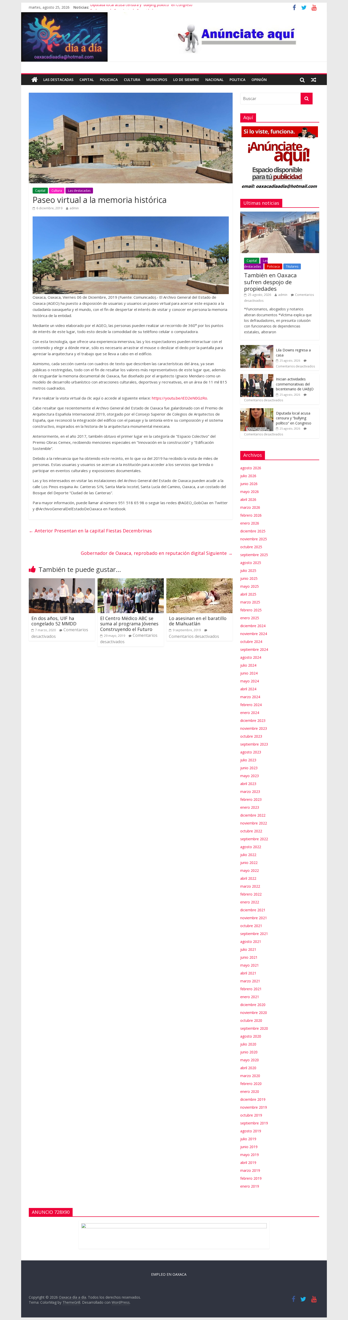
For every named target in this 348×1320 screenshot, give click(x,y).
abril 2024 (248, 688)
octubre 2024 (251, 641)
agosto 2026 (250, 467)
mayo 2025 (249, 586)
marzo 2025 (250, 602)
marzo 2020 (250, 1075)
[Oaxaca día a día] (174, 37)
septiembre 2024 (254, 649)
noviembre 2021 (253, 917)
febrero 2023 (251, 799)
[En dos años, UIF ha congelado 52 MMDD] (62, 581)
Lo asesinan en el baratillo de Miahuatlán (197, 621)
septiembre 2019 (254, 1123)
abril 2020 (248, 1067)
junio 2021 (249, 957)
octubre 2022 (251, 831)
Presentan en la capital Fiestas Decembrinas (90, 531)
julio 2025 (248, 570)
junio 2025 (249, 578)
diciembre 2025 (252, 531)
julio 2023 (248, 760)
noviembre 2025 (253, 539)
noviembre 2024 (253, 633)
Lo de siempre (186, 79)
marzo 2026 (250, 507)
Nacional (214, 79)
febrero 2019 (251, 1178)
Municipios (156, 79)
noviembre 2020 (253, 1012)
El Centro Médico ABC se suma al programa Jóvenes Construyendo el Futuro (129, 623)
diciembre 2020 (252, 1004)
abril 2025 (248, 594)
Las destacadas (58, 79)
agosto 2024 (250, 657)
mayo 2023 (249, 775)
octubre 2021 (251, 925)
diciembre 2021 (252, 910)
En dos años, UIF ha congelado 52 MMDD (53, 621)
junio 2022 (249, 862)
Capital (86, 79)
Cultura (132, 79)
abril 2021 (248, 973)
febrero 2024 (251, 704)
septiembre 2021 (254, 933)
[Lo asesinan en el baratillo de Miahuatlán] (199, 581)
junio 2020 (249, 1052)
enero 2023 (249, 807)
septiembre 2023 (254, 744)
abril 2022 (248, 878)
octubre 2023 (251, 736)
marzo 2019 (250, 1170)
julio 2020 (248, 1044)
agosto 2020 (250, 1036)
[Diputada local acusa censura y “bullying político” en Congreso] (256, 410)
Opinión (259, 79)
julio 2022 (248, 854)
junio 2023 (249, 767)
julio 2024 (248, 665)
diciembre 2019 (252, 1099)
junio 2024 (249, 673)
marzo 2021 (250, 981)
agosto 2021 (250, 941)
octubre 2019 (251, 1115)
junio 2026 (249, 483)
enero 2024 (249, 712)
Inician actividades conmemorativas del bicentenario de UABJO (295, 384)
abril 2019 (248, 1162)
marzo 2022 (250, 886)
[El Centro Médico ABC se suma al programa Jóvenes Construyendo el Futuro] (131, 581)
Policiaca (109, 79)
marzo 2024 (250, 696)
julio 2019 (248, 1138)
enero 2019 (249, 1186)
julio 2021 (248, 949)
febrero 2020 (251, 1083)
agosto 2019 (250, 1131)
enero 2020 (249, 1091)
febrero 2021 (251, 988)
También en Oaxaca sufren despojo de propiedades (270, 281)
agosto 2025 (250, 562)
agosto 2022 (250, 846)
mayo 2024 (249, 681)
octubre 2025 (251, 546)
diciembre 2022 (252, 815)
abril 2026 (248, 499)
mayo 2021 (249, 965)
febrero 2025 (251, 610)
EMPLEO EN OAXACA (168, 1274)
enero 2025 (249, 617)
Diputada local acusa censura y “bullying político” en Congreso (141, 7)
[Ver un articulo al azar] (313, 79)
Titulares (292, 266)
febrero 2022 (251, 894)
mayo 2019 (249, 1154)
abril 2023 (248, 783)
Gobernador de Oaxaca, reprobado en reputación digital (157, 553)
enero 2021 (249, 996)
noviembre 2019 (253, 1107)
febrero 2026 (251, 515)
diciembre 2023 (252, 720)
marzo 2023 (250, 791)
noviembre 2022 (253, 823)
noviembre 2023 (253, 728)
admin (74, 208)
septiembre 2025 (254, 554)
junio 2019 (249, 1146)
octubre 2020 (251, 1020)
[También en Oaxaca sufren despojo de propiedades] (279, 214)
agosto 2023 (250, 752)
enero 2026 (249, 523)
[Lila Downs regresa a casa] (256, 347)
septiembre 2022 (254, 838)
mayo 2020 (249, 1059)
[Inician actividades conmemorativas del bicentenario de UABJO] (256, 376)
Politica (237, 79)
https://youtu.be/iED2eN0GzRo (179, 398)
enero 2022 (249, 902)
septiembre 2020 (254, 1028)
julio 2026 (248, 475)
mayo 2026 (249, 491)
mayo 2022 (249, 870)
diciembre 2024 (252, 625)
